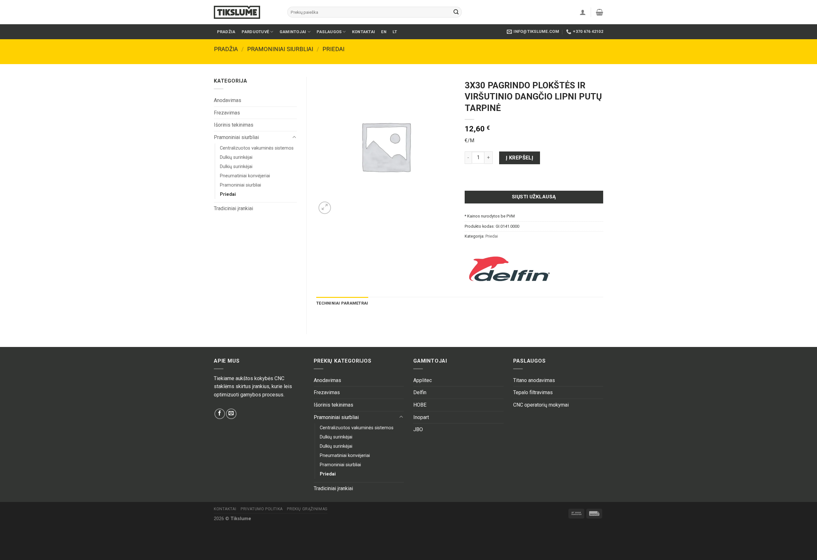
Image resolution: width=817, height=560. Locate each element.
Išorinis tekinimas (233, 125)
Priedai (333, 49)
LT (395, 31)
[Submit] (456, 12)
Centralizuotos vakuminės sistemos (257, 148)
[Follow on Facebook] (219, 414)
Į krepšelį (520, 158)
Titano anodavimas (534, 380)
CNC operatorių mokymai (541, 405)
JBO (418, 429)
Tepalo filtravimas (533, 392)
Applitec (422, 380)
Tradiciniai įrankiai (233, 208)
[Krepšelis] (599, 12)
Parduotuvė (255, 31)
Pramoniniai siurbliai (280, 49)
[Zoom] (325, 208)
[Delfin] (509, 268)
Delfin (419, 392)
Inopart (421, 417)
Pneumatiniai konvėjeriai (245, 176)
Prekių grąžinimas (307, 509)
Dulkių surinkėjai (236, 157)
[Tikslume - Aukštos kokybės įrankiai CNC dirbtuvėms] (246, 12)
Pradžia (226, 31)
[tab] (342, 303)
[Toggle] (294, 137)
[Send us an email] (231, 414)
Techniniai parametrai (342, 303)
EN (383, 31)
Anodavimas (227, 100)
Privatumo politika (262, 509)
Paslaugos (329, 31)
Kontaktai (363, 31)
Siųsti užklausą (534, 197)
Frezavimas (227, 113)
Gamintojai (293, 31)
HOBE (419, 405)
